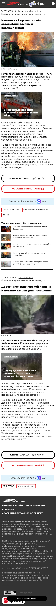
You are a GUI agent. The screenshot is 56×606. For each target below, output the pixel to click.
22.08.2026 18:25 (8, 277)
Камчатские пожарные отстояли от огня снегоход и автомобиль (30, 236)
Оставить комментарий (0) (28, 189)
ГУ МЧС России (9, 69)
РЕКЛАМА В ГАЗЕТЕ (35, 505)
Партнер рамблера (25, 593)
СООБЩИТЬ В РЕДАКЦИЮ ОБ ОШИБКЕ (22, 513)
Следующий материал (26, 598)
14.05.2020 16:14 (8, 11)
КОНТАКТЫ (8, 509)
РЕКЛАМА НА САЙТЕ (12, 505)
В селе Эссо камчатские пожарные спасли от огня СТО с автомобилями (32, 263)
